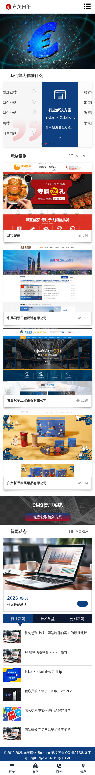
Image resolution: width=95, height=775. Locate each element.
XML (67, 758)
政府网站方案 (55, 113)
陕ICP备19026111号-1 (47, 758)
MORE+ (81, 156)
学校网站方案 (55, 123)
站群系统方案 (55, 92)
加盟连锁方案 (55, 102)
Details (82, 603)
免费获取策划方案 (47, 517)
